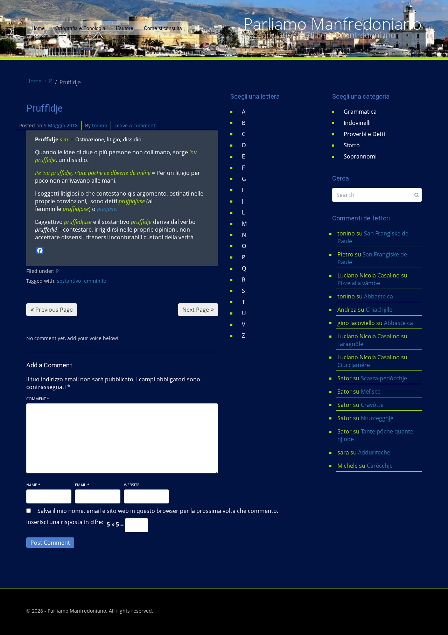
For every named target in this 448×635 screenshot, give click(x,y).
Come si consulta (163, 27)
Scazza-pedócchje (384, 378)
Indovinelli (357, 123)
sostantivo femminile (81, 280)
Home (38, 27)
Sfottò (352, 145)
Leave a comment (134, 125)
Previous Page (54, 309)
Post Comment (50, 542)
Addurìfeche (374, 452)
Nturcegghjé (377, 418)
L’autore (124, 27)
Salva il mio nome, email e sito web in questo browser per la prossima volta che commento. (157, 511)
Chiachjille (379, 309)
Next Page (195, 309)
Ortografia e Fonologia (80, 27)
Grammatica (360, 111)
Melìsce (370, 391)
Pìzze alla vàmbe (358, 283)
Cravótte (372, 405)
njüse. (110, 209)
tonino (99, 125)
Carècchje (380, 466)
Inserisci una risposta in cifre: (64, 522)
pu (100, 209)
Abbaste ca (378, 296)
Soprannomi (360, 156)
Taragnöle (350, 344)
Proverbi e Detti (364, 134)
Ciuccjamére (353, 365)
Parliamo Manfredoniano (332, 23)
